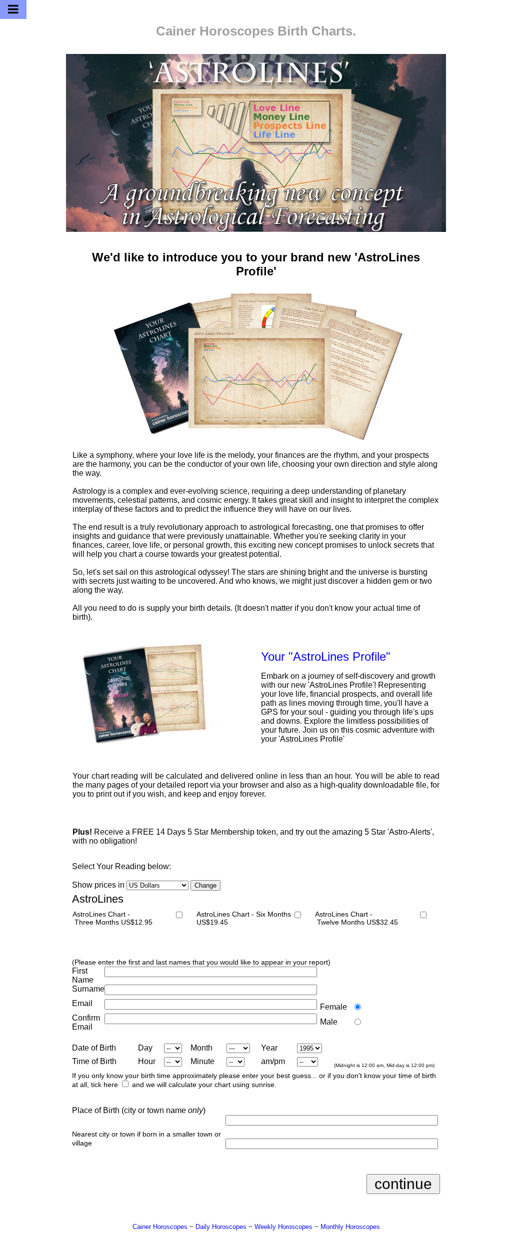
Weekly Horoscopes (283, 1227)
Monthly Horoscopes (350, 1227)
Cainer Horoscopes (215, 30)
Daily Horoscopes (221, 1227)
